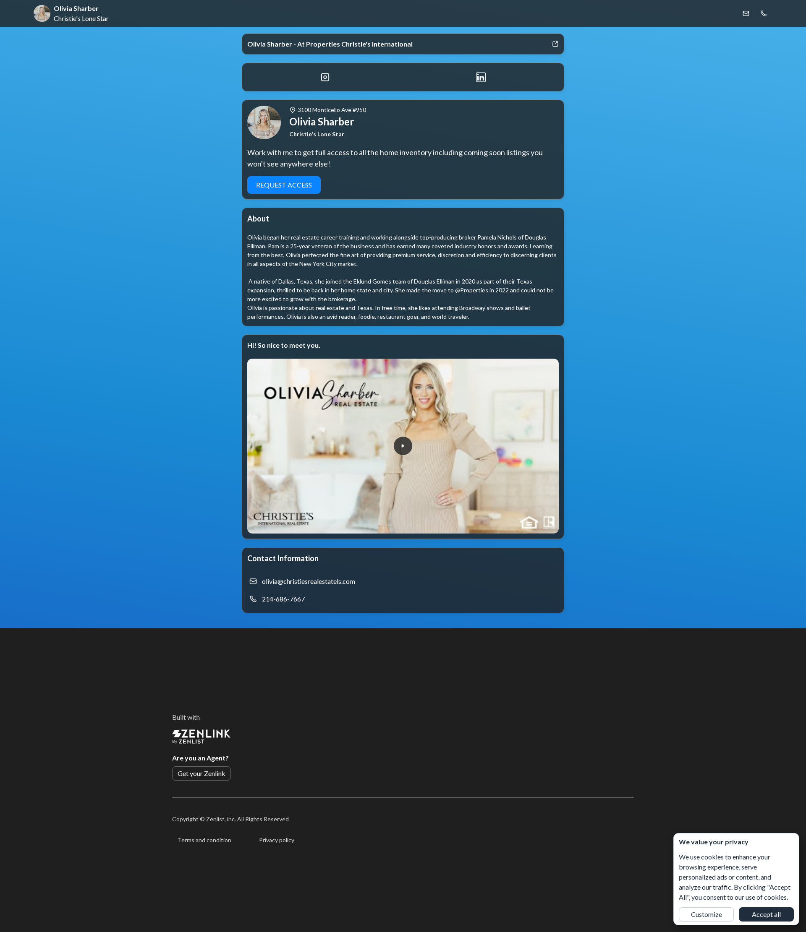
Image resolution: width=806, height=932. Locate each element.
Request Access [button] (284, 185)
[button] (403, 446)
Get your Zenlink (201, 773)
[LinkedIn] (481, 77)
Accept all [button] (766, 914)
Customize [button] (706, 914)
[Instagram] (325, 77)
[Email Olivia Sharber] (746, 13)
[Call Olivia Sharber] (763, 13)
